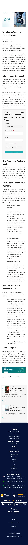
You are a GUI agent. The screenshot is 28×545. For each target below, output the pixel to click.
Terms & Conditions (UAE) (14, 533)
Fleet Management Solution (14, 431)
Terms (14, 529)
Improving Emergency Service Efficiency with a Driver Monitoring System (17, 390)
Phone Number (9, 130)
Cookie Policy (14, 526)
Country (7, 123)
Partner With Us (14, 470)
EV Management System (14, 436)
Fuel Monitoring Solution (14, 438)
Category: (4, 376)
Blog (14, 464)
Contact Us (14, 461)
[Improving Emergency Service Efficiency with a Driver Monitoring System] (5, 389)
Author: (4, 41)
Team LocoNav (9, 41)
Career (14, 466)
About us (14, 459)
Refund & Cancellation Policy (14, 522)
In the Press (14, 468)
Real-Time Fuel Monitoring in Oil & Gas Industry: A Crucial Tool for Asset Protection (17, 408)
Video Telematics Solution (13, 376)
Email (7, 137)
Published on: (5, 39)
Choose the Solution (11, 144)
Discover (4, 400)
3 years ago (12, 386)
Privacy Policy (14, 519)
